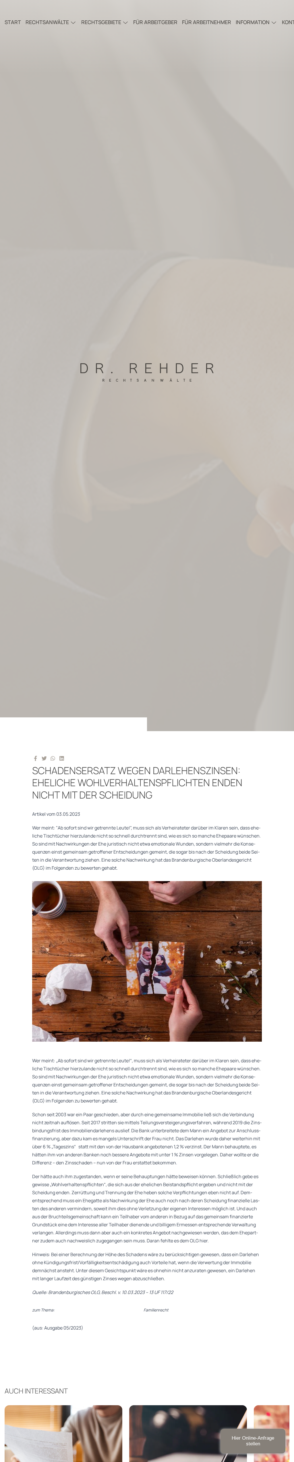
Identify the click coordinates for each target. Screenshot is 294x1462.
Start (13, 22)
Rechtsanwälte (47, 22)
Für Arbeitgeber (155, 22)
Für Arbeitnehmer (206, 22)
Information (253, 22)
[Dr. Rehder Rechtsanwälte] (147, 366)
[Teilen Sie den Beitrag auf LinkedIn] (62, 758)
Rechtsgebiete (101, 22)
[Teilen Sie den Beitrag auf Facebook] (35, 758)
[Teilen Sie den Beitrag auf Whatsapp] (53, 758)
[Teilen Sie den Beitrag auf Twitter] (44, 758)
